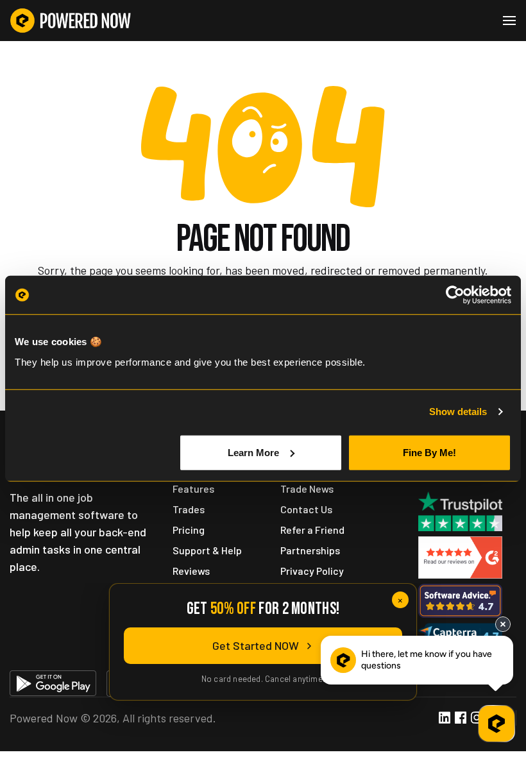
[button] (509, 20)
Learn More (253, 452)
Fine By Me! (429, 452)
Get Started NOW (255, 645)
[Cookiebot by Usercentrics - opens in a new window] (455, 295)
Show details (458, 411)
